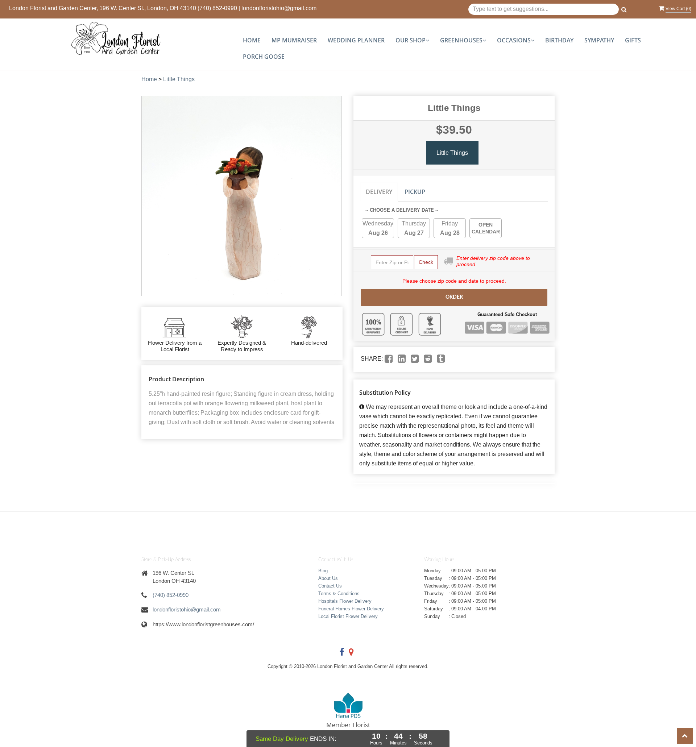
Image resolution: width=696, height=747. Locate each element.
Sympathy (599, 40)
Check (426, 262)
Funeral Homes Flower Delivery (351, 608)
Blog (323, 570)
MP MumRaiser (294, 40)
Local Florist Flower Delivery (348, 616)
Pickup (415, 192)
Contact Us (330, 586)
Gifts (633, 40)
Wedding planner (356, 40)
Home (252, 40)
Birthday (559, 40)
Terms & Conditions (339, 593)
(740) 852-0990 (217, 8)
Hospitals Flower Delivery (345, 601)
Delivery (379, 192)
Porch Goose (264, 57)
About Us (328, 578)
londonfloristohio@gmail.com (278, 8)
